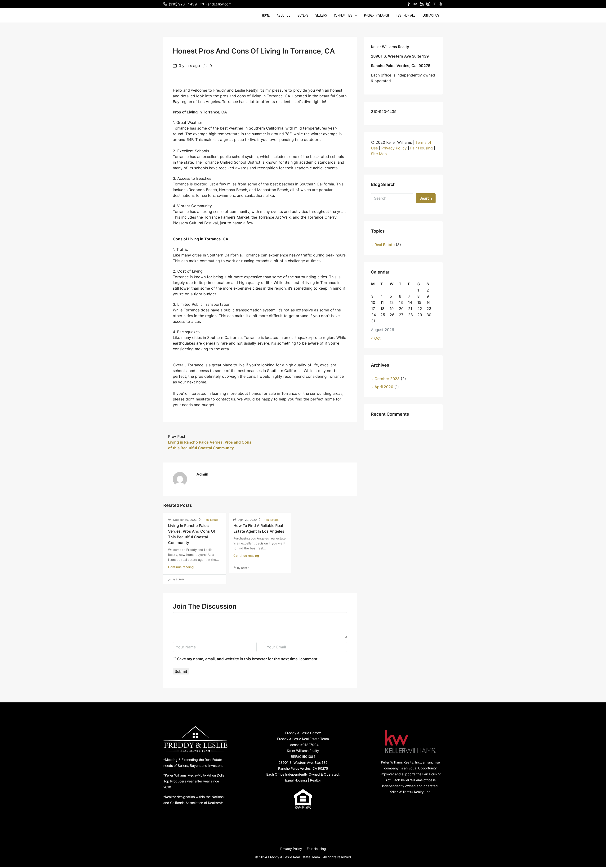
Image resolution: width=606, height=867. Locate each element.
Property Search (376, 15)
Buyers (303, 15)
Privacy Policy (394, 148)
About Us (283, 15)
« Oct (376, 338)
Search (425, 198)
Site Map (379, 153)
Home (266, 15)
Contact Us (431, 15)
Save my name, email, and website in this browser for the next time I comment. (248, 658)
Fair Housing (421, 148)
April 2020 (383, 386)
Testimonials (405, 15)
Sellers (321, 15)
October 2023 (387, 378)
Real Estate (211, 519)
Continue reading (181, 567)
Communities (343, 15)
